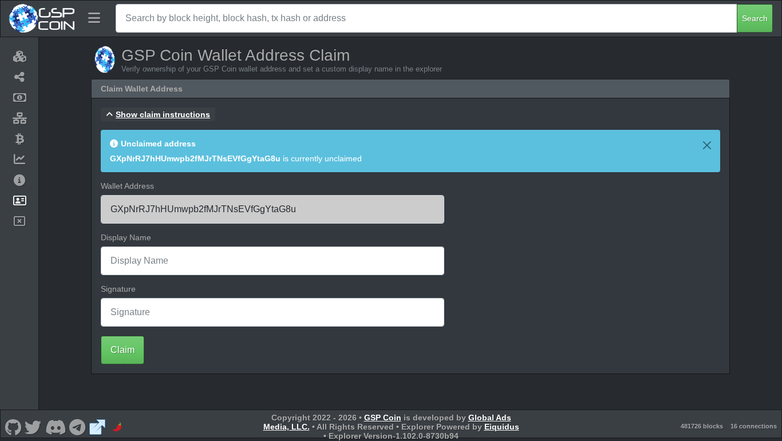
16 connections (753, 426)
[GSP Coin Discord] (55, 426)
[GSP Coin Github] (13, 426)
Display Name (126, 237)
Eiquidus (501, 426)
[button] (158, 114)
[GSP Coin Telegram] (77, 426)
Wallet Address (127, 185)
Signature (118, 288)
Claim (122, 350)
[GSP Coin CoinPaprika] (117, 426)
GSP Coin (382, 417)
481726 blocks (702, 426)
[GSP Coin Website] (97, 426)
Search (755, 18)
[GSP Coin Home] (41, 18)
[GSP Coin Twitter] (33, 426)
